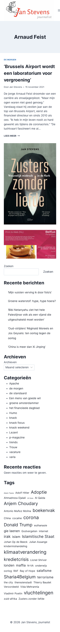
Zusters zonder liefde (31, 598)
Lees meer (12, 136)
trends (13, 442)
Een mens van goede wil (25, 398)
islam (16, 537)
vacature (14, 452)
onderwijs (41, 565)
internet (43, 531)
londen (9, 565)
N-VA (30, 565)
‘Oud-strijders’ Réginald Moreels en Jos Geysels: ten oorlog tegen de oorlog (30, 333)
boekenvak (44, 510)
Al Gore (30, 498)
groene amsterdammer (24, 403)
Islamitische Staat (38, 536)
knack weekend (19, 427)
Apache (14, 383)
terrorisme (45, 577)
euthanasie (40, 525)
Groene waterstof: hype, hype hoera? (32, 301)
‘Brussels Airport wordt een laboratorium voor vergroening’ (29, 73)
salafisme (44, 571)
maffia (21, 565)
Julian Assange (38, 541)
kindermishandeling (15, 546)
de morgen (10, 59)
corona (31, 517)
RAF (15, 570)
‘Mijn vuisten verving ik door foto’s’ (30, 292)
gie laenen (12, 531)
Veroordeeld (11, 586)
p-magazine (17, 437)
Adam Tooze (9, 493)
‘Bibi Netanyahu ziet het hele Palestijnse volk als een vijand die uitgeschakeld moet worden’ (29, 314)
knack (13, 417)
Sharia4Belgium (20, 576)
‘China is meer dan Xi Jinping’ (26, 346)
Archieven (10, 362)
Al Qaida (40, 497)
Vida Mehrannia (29, 586)
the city (8, 582)
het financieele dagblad (24, 408)
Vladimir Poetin (13, 593)
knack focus (17, 422)
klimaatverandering (25, 552)
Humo (13, 413)
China (7, 518)
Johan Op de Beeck (16, 541)
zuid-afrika (10, 598)
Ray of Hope (27, 570)
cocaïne (17, 518)
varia (12, 457)
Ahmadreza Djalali (15, 497)
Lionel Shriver (38, 560)
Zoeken (8, 266)
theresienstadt (23, 582)
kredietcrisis (16, 559)
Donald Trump (18, 524)
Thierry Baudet (42, 582)
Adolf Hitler (22, 492)
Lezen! (13, 432)
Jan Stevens (15, 87)
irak (7, 536)
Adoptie (39, 492)
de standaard (18, 393)
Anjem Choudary (21, 503)
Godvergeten (29, 531)
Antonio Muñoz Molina (17, 511)
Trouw (13, 447)
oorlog (8, 570)
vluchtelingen (38, 592)
